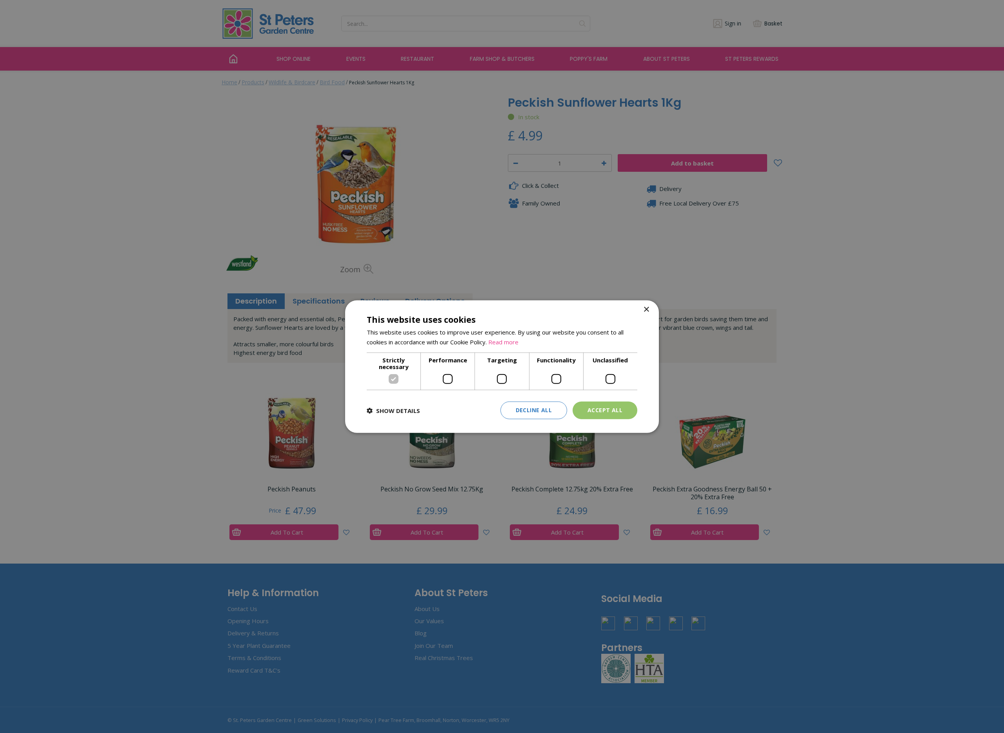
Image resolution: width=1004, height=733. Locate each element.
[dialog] (502, 366)
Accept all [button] (604, 410)
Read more (503, 342)
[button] (393, 410)
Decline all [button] (534, 410)
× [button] (646, 309)
